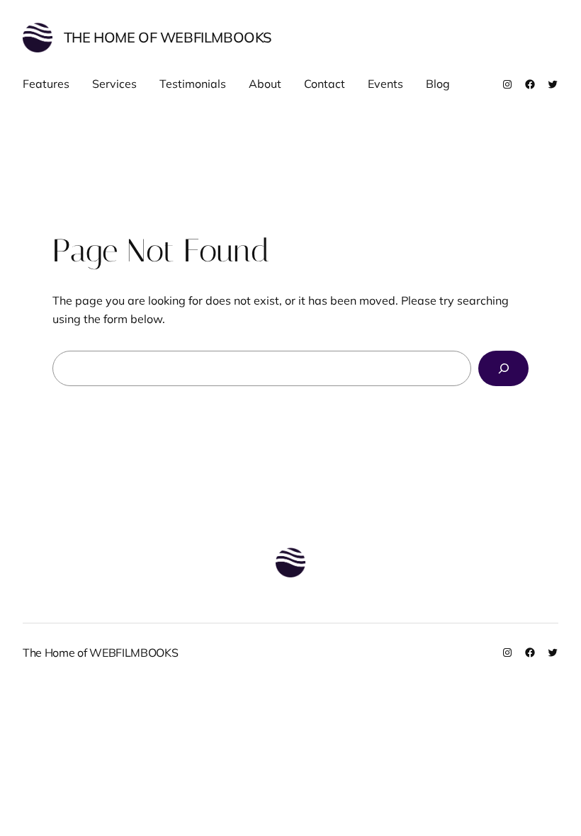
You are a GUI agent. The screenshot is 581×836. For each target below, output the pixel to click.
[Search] (503, 368)
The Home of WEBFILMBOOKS (168, 37)
